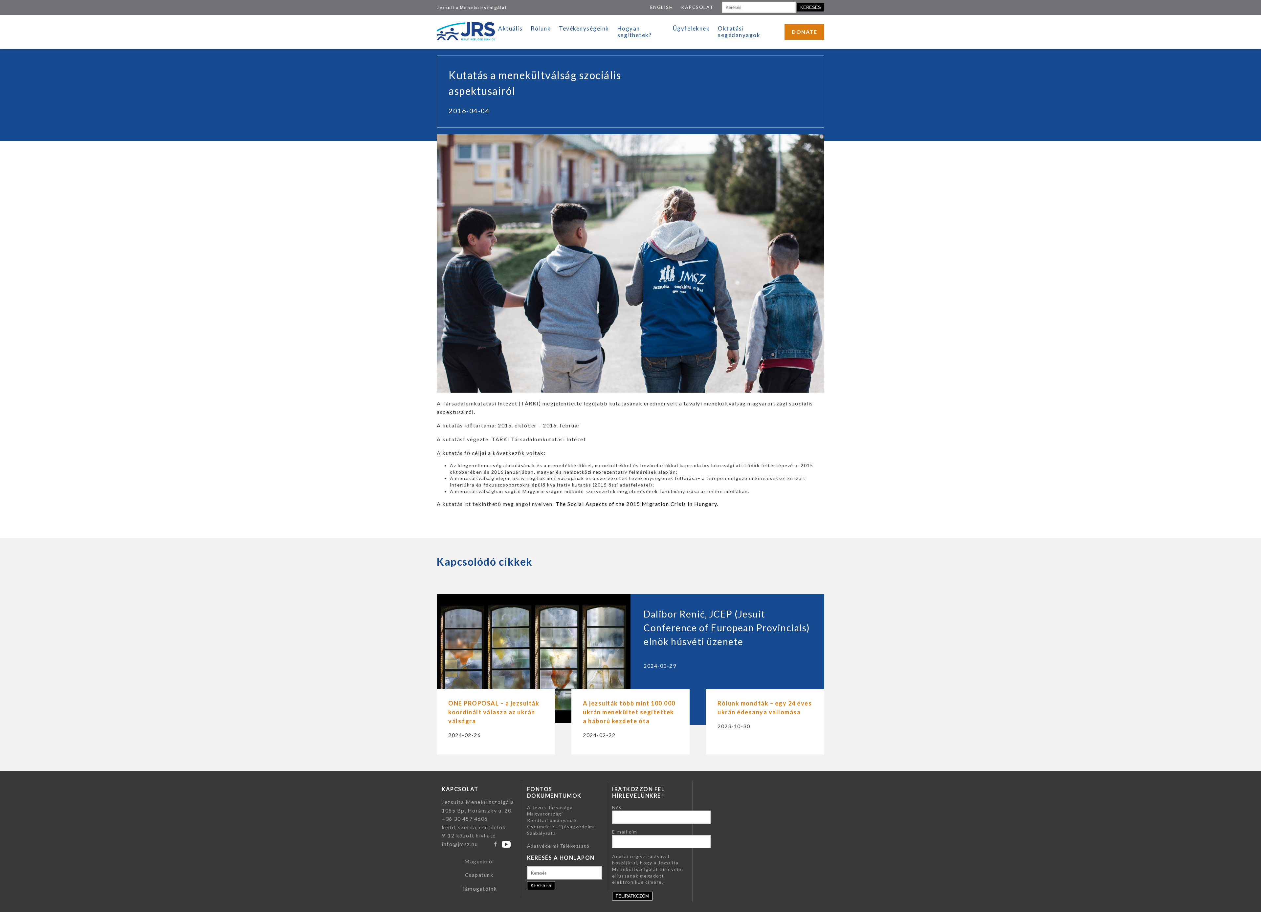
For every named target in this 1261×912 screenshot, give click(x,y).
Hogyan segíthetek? (634, 31)
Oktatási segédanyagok (739, 31)
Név (617, 807)
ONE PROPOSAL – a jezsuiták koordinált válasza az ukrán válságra (493, 712)
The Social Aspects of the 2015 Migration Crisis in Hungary (636, 504)
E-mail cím (624, 832)
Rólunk (541, 28)
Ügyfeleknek (691, 28)
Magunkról (479, 861)
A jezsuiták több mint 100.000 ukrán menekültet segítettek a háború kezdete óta (629, 712)
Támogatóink (479, 888)
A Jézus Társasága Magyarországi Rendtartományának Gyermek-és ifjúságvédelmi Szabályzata (561, 820)
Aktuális (510, 28)
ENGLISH (661, 7)
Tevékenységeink (584, 28)
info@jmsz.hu (460, 844)
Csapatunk (479, 875)
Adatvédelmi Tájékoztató (558, 846)
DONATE (804, 32)
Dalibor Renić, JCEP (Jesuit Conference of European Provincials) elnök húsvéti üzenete (727, 627)
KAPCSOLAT (697, 7)
